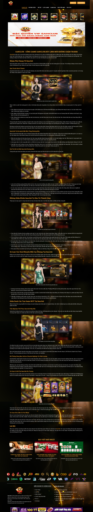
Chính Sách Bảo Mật (40, 496)
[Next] (83, 452)
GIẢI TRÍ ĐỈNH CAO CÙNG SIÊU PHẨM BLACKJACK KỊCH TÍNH (71, 455)
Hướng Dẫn (32, 7)
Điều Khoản (38, 494)
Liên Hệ (37, 492)
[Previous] (10, 452)
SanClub (24, 7)
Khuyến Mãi (61, 7)
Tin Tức (69, 7)
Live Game (46, 7)
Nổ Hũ (39, 7)
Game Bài (53, 7)
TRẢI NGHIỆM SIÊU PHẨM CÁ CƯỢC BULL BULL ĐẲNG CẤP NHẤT (46, 455)
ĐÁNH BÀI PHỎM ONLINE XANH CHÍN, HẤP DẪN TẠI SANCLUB (21, 455)
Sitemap (37, 501)
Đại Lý (36, 498)
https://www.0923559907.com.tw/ (68, 492)
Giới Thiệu (37, 489)
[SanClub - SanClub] (14, 3)
